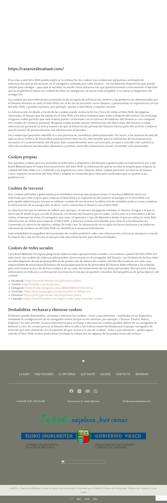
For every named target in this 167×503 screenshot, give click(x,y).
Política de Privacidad (115, 488)
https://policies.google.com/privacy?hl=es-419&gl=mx (57, 291)
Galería (105, 374)
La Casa (24, 374)
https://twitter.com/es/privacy (41, 284)
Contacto (123, 374)
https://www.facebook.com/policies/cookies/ (53, 280)
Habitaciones (43, 374)
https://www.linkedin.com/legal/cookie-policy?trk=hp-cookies (63, 298)
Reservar (142, 374)
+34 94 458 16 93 (24, 401)
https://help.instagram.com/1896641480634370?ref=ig (59, 287)
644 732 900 (39, 401)
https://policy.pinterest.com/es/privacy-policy (53, 295)
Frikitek (97, 488)
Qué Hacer (88, 374)
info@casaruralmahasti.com (136, 401)
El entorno (67, 374)
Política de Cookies (138, 488)
